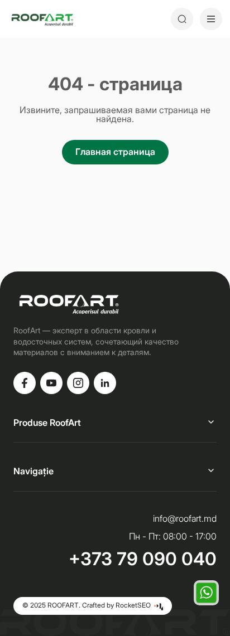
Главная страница (115, 151)
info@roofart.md (185, 518)
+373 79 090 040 (143, 559)
